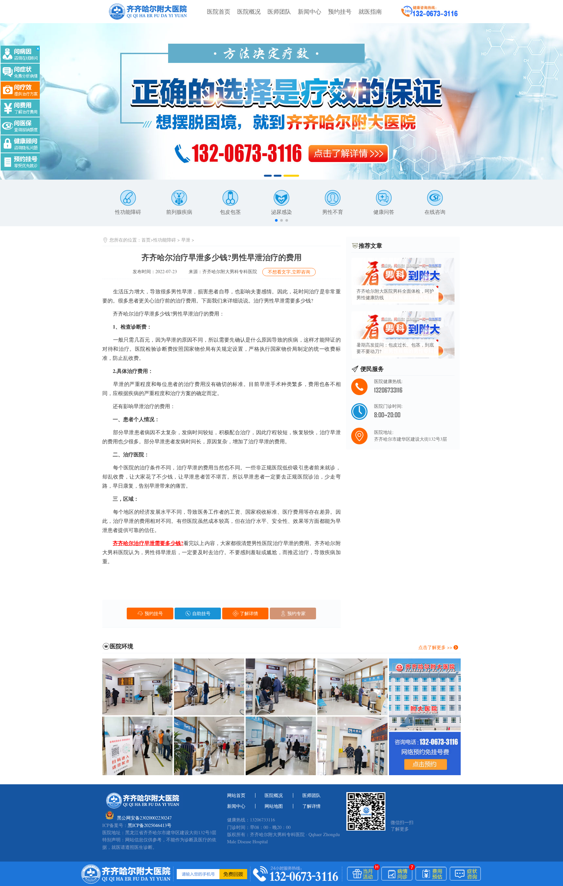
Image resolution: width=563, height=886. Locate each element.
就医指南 (370, 11)
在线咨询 (435, 211)
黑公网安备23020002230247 (144, 818)
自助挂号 (200, 613)
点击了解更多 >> (436, 647)
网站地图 (274, 806)
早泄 (185, 240)
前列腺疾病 (179, 211)
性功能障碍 (128, 211)
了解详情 (248, 613)
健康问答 (383, 211)
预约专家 (296, 613)
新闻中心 (309, 11)
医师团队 (279, 11)
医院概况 (249, 11)
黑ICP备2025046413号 (149, 825)
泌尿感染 (281, 211)
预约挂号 (340, 11)
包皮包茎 (230, 211)
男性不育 (332, 211)
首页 (146, 240)
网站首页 (236, 795)
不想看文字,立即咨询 (289, 272)
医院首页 (218, 11)
